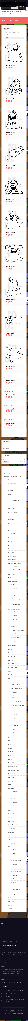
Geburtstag (15, 584)
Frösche (14, 615)
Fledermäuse (12, 645)
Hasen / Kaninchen (13, 663)
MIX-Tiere (15, 566)
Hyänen (10, 674)
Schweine (11, 821)
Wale (13, 641)
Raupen (14, 718)
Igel (9, 678)
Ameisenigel (11, 487)
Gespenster (20, 591)
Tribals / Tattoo (12, 843)
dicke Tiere (11, 527)
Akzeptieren (14, 8)
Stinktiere (11, 832)
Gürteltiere (11, 656)
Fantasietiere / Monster (15, 563)
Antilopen (11, 490)
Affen (9, 479)
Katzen (10, 748)
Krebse (14, 623)
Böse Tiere (11, 508)
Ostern (14, 595)
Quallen (14, 626)
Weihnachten (16, 604)
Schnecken (15, 725)
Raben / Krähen (16, 871)
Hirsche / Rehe (12, 667)
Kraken (14, 619)
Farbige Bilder (12, 574)
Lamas (10, 759)
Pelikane (14, 864)
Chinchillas (11, 519)
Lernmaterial (7, 473)
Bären (10, 494)
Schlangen (11, 817)
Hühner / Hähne (17, 860)
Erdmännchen (12, 556)
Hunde (10, 671)
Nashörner (11, 777)
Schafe (10, 810)
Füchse (10, 649)
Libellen (14, 714)
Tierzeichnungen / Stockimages (13, 476)
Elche (9, 545)
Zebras (10, 905)
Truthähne (15, 886)
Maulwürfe (11, 763)
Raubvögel (15, 875)
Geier (13, 857)
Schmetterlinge (16, 722)
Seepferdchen (16, 637)
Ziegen (10, 908)
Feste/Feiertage (12, 581)
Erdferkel (11, 552)
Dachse (10, 523)
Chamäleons (11, 516)
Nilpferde (11, 781)
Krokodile (11, 752)
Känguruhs (11, 741)
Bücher (6, 469)
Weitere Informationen (19, 5)
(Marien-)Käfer (16, 685)
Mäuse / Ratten (12, 766)
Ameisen (14, 692)
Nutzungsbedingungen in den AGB (11, 982)
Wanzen (14, 733)
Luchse (14, 802)
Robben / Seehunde (18, 630)
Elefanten (11, 549)
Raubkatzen (11, 788)
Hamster (10, 660)
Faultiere (10, 578)
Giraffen (10, 653)
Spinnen (14, 729)
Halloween (15, 588)
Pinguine (14, 868)
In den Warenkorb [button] (14, 54)
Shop (18, 971)
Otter (9, 784)
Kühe (9, 755)
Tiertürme (11, 839)
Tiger (13, 806)
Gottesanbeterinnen (18, 705)
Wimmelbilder (12, 894)
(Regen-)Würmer (17, 688)
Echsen (10, 530)
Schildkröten (12, 814)
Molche (14, 533)
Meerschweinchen (13, 770)
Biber (9, 505)
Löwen (14, 798)
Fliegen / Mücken (17, 701)
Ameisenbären (12, 483)
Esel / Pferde (12, 559)
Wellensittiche (16, 889)
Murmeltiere (11, 773)
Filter (5, 461)
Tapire (10, 835)
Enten (14, 849)
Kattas (10, 744)
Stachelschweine (13, 825)
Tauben (14, 882)
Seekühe (14, 634)
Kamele (10, 737)
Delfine (14, 612)
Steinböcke (11, 828)
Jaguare (14, 795)
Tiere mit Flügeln (17, 570)
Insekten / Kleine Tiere (14, 682)
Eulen (14, 853)
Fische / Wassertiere (14, 609)
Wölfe (9, 897)
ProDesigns (20, 1013)
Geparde (14, 791)
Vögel (9, 846)
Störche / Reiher (17, 878)
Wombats (11, 901)
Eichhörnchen (12, 538)
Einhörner (11, 541)
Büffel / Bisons (12, 512)
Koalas (14, 497)
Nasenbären (15, 500)
